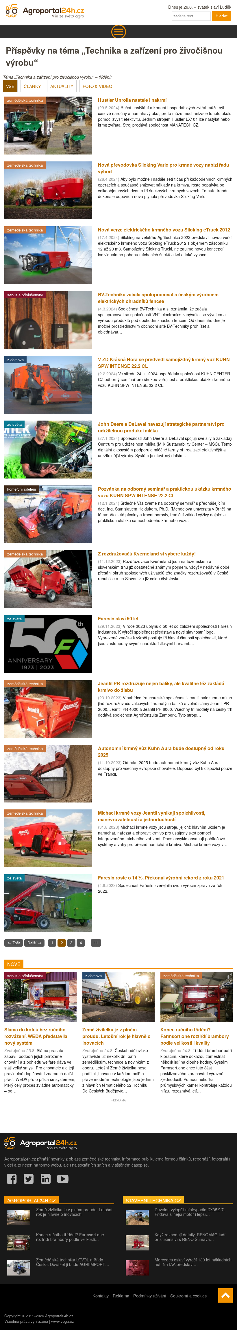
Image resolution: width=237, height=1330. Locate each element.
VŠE (10, 86)
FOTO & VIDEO (97, 86)
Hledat (221, 16)
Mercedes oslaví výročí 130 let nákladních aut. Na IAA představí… (193, 1262)
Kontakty (100, 1296)
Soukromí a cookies (188, 1296)
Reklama (121, 1296)
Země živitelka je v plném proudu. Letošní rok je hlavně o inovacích (74, 1212)
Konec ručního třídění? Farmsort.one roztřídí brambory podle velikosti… (70, 1237)
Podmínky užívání (149, 1296)
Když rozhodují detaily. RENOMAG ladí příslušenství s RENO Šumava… (190, 1237)
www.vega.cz (62, 1321)
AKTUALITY (61, 86)
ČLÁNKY (32, 86)
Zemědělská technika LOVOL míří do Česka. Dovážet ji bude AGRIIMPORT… (72, 1262)
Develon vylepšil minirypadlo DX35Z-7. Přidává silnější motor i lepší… (190, 1212)
